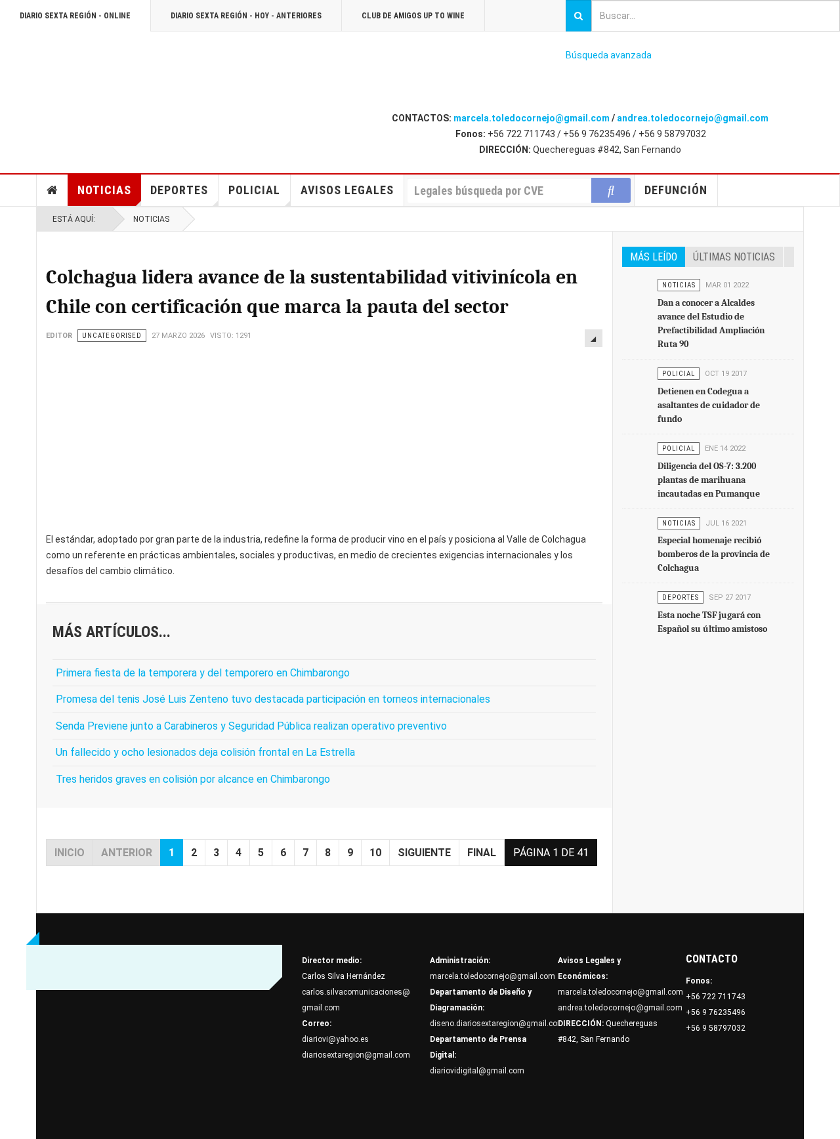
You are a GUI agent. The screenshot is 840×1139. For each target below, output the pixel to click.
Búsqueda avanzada (609, 55)
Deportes (179, 190)
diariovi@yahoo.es (335, 1039)
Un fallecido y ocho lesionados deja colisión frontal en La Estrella (205, 752)
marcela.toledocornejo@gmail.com (531, 118)
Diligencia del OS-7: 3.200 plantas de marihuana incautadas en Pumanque (709, 480)
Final (481, 852)
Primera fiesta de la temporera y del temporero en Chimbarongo (203, 673)
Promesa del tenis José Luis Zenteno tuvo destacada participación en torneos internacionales (273, 699)
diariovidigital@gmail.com (477, 1070)
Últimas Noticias (734, 257)
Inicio (52, 190)
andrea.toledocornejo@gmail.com (692, 118)
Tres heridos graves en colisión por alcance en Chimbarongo (193, 779)
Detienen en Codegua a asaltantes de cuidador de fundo (709, 405)
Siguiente (424, 852)
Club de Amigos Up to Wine (413, 15)
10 (375, 852)
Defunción (675, 190)
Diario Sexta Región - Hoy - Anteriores (246, 15)
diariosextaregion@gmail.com (356, 1055)
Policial (254, 190)
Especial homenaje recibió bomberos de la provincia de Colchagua (714, 554)
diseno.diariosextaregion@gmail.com (497, 1023)
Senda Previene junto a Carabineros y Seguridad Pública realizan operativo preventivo (251, 726)
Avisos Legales (347, 190)
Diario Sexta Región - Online (75, 15)
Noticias (104, 190)
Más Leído (653, 257)
